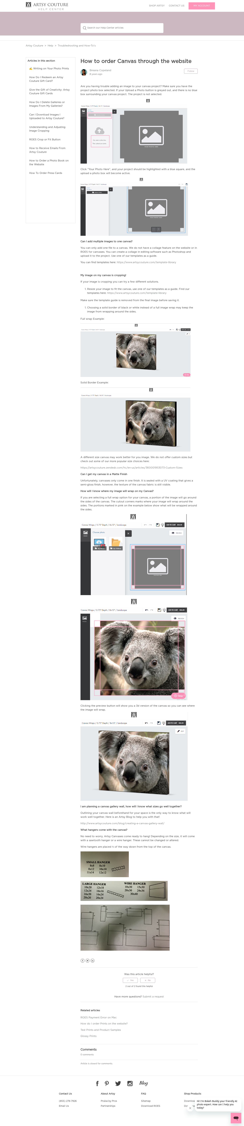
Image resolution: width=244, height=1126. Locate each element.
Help (50, 45)
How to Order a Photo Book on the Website (49, 162)
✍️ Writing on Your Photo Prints (49, 68)
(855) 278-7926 (68, 1101)
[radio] (130, 980)
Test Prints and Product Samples (101, 1030)
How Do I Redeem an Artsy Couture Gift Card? (46, 79)
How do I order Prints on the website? (104, 1023)
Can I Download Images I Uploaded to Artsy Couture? (46, 116)
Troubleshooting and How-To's (77, 45)
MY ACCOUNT (202, 6)
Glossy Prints (88, 1036)
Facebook (83, 961)
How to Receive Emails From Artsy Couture (47, 150)
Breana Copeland (100, 70)
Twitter (87, 961)
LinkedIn (92, 961)
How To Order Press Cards (45, 173)
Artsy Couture (34, 45)
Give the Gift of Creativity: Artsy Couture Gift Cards (49, 92)
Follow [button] (191, 71)
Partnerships (108, 1106)
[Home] (47, 9)
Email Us (64, 1106)
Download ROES (150, 1106)
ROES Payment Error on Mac (99, 1017)
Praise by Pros (109, 1101)
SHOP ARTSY (157, 6)
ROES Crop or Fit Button (44, 139)
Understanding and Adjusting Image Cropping (47, 129)
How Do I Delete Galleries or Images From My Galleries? (47, 104)
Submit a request (153, 996)
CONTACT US (176, 6)
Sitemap (146, 1101)
